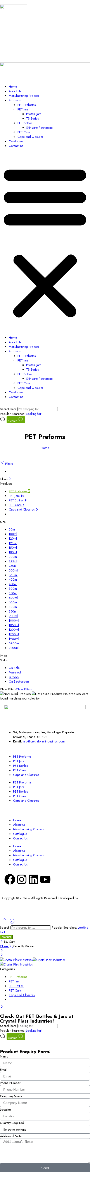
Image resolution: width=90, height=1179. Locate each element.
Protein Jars (33, 114)
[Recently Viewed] (12, 923)
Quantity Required (12, 1122)
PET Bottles (24, 123)
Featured (15, 672)
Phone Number (10, 1082)
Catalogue (16, 141)
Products (15, 100)
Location (6, 1109)
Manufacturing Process (24, 95)
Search (13, 421)
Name (4, 1056)
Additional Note (11, 1136)
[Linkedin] (33, 879)
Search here (8, 409)
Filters (8, 463)
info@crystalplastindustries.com (44, 741)
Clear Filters (24, 689)
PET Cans (23, 132)
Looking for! (34, 413)
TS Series (32, 118)
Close (4, 946)
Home (13, 86)
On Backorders (19, 681)
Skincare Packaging (39, 127)
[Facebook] (9, 879)
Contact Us (16, 145)
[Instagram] (21, 879)
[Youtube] (45, 879)
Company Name (11, 1096)
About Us (15, 91)
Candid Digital (11, 902)
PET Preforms (26, 104)
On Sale (14, 667)
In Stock (14, 677)
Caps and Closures (30, 136)
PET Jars (22, 109)
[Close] (10, 479)
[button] (45, 241)
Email (3, 1069)
